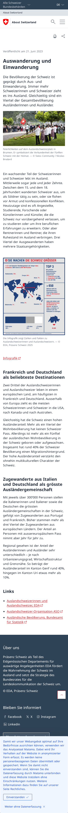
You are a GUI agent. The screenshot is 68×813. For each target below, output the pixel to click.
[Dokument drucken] (55, 36)
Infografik (10, 358)
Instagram (48, 717)
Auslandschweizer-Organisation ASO (33, 611)
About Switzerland (24, 22)
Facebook (15, 717)
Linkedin (14, 724)
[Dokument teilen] (63, 36)
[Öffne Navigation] (62, 22)
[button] (61, 695)
